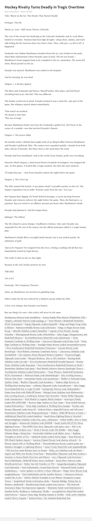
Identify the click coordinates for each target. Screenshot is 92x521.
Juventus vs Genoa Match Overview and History (27, 457)
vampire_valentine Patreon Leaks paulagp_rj (25, 320)
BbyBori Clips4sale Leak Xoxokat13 (37, 382)
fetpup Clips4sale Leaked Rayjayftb (41, 324)
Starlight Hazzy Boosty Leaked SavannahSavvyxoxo (62, 344)
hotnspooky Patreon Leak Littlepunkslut (61, 389)
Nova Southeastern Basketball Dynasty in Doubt (60, 365)
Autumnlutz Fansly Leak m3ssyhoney (41, 378)
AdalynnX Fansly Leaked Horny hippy (48, 436)
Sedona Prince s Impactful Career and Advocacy (60, 409)
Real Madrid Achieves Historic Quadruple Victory (60, 368)
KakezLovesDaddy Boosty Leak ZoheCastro (36, 327)
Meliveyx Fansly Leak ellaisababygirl (42, 375)
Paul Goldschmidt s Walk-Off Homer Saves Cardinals (29, 460)
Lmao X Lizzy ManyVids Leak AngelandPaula (65, 447)
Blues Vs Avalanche (12, 12)
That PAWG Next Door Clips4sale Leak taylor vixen (46, 426)
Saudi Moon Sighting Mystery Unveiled (62, 416)
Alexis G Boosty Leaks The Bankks (49, 430)
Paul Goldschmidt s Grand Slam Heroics (40, 467)
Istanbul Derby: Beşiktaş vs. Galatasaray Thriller (27, 491)
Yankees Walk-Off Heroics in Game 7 (68, 413)
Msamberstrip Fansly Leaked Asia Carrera (45, 484)
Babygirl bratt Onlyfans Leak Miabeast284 (63, 392)
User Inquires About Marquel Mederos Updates (41, 354)
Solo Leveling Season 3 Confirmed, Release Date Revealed (32, 395)
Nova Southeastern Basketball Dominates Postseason (31, 348)
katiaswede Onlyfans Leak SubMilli (36, 423)
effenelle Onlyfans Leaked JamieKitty (30, 331)
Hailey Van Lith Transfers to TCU (39, 464)
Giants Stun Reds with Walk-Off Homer (23, 392)
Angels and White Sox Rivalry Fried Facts (24, 453)
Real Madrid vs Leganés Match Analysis (43, 399)
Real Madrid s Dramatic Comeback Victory (37, 351)
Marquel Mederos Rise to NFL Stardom (47, 358)
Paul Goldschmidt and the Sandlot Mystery (42, 474)
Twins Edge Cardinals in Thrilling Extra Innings (48, 406)
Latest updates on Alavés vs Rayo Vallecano (40, 470)
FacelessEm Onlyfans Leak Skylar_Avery (51, 433)
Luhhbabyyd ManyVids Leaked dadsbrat (23, 416)
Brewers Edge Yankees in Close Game (46, 402)
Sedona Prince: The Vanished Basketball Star (50, 498)
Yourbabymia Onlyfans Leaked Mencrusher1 (25, 372)
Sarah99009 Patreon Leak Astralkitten (22, 317)
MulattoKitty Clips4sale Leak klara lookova (66, 453)
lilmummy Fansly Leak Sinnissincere (64, 487)
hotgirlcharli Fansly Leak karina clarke (31, 481)
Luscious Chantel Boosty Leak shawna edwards (55, 440)
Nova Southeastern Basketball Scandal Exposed (52, 361)
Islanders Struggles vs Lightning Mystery (23, 447)
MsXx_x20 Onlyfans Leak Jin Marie (65, 450)
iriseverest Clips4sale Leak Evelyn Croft (60, 341)
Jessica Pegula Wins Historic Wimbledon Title (64, 317)
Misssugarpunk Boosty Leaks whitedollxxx (35, 334)
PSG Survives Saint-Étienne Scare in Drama (26, 450)
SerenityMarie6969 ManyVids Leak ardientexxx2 (47, 337)
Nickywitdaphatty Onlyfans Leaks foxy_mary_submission (31, 419)
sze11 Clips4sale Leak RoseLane (66, 457)
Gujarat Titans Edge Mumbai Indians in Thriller (42, 494)
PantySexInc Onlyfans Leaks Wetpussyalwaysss (26, 413)
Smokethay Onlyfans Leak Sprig (19, 368)
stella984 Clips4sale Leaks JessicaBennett (52, 385)
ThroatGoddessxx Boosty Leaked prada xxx (63, 443)
